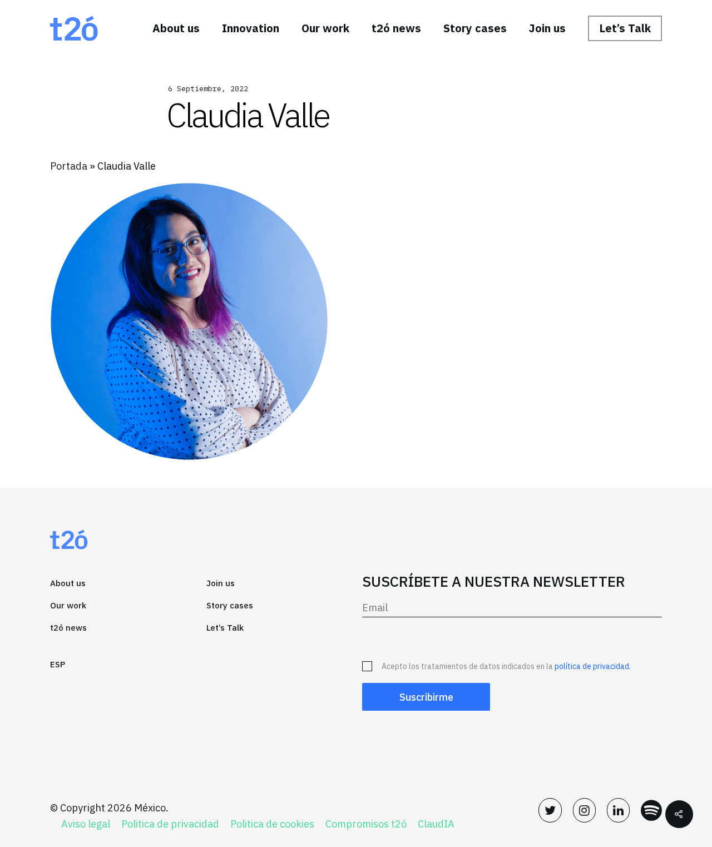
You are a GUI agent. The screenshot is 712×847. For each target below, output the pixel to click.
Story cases (475, 28)
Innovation (250, 28)
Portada (68, 166)
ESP (57, 664)
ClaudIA (436, 824)
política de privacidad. (593, 666)
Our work (325, 28)
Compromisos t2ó (366, 824)
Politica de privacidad (170, 824)
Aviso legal (85, 824)
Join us (547, 28)
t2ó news (396, 28)
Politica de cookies (272, 824)
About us (176, 28)
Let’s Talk (625, 28)
